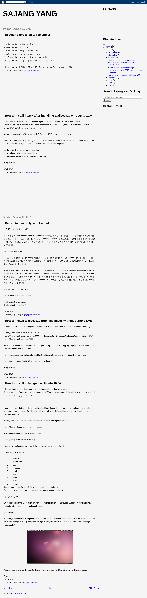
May (110, 80)
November (112, 55)
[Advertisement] (22, 93)
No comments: (35, 70)
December (112, 52)
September (113, 77)
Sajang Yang (30, 13)
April (110, 83)
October (112, 57)
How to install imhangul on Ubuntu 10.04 (33, 383)
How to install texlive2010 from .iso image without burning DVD (48, 320)
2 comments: (34, 582)
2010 (108, 50)
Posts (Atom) (20, 593)
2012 (108, 44)
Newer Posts (9, 588)
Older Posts (94, 588)
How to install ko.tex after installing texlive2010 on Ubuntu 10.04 (49, 115)
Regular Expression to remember (27, 34)
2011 (108, 47)
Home (51, 588)
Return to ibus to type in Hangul (27, 223)
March (111, 85)
